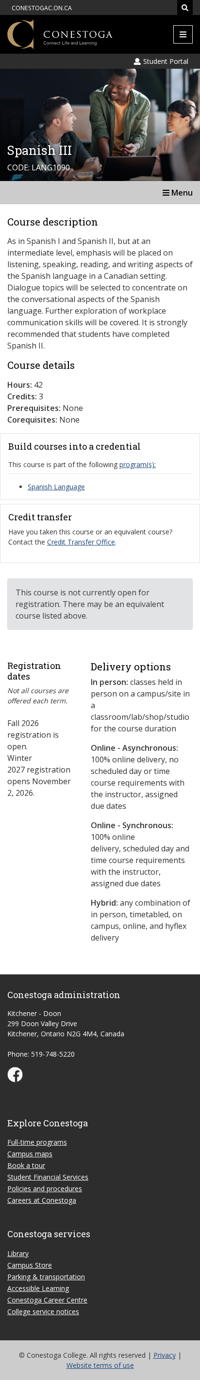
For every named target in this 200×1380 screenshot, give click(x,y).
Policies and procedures (44, 1188)
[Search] (185, 7)
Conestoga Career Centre (47, 1299)
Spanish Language (56, 486)
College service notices (43, 1311)
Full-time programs (37, 1142)
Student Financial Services (47, 1177)
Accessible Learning (38, 1288)
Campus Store (29, 1265)
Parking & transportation (46, 1276)
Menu (181, 192)
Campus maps (29, 1153)
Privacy (164, 1355)
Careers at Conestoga (41, 1200)
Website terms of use (100, 1365)
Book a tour (26, 1165)
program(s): (137, 464)
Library (18, 1253)
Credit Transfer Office (81, 541)
